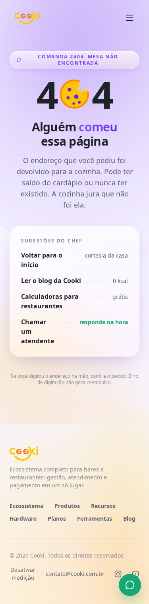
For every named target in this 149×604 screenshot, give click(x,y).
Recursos (103, 506)
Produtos (67, 506)
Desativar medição (22, 573)
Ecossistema (26, 506)
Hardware (23, 518)
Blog (129, 518)
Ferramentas (94, 518)
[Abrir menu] (129, 18)
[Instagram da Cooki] (118, 574)
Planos (57, 518)
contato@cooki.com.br (75, 573)
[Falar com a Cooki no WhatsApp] (130, 585)
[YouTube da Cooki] (135, 574)
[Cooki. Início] (27, 18)
